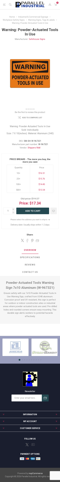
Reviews (30, 264)
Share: (30, 234)
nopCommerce (36, 473)
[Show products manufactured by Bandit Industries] (44, 347)
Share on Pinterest (32, 240)
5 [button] (29, 359)
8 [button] (36, 359)
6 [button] (31, 359)
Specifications (30, 257)
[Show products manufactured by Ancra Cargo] (15, 347)
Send (45, 398)
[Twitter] (27, 444)
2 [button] (22, 359)
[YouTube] (33, 444)
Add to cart (32, 211)
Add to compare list (32, 118)
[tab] (30, 250)
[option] (15, 347)
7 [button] (33, 359)
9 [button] (38, 359)
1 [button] (19, 360)
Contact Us (30, 272)
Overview (30, 250)
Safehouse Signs (37, 39)
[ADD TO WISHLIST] (53, 211)
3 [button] (24, 359)
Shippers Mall (34, 147)
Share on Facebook (27, 240)
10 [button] (40, 359)
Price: (24, 203)
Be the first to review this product (30, 112)
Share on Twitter (22, 240)
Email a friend (37, 240)
